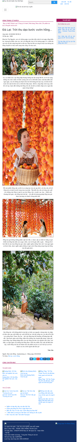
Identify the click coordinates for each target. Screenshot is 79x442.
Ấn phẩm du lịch (64, 24)
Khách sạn (14, 23)
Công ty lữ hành (23, 23)
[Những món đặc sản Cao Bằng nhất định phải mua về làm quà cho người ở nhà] (46, 394)
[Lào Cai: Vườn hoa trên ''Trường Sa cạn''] (10, 392)
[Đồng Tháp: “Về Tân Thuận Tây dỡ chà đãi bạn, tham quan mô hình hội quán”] (46, 374)
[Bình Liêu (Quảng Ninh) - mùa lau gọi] (28, 372)
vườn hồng (16, 356)
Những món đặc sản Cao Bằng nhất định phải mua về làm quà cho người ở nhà (45, 401)
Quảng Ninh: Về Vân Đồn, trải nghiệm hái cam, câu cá (10, 378)
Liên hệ (66, 4)
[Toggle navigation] (5, 10)
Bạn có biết (6, 23)
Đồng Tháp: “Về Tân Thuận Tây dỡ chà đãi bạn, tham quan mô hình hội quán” (46, 380)
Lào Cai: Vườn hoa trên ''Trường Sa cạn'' (9, 395)
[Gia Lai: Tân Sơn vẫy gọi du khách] (28, 392)
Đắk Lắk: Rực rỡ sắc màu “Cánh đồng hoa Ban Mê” (22, 410)
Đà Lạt (10, 356)
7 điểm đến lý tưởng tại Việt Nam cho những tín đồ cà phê (24, 412)
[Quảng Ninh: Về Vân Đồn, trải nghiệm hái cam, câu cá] (10, 373)
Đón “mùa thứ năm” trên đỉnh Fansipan (18, 414)
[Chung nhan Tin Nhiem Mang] (65, 424)
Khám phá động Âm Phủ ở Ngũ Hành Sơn (19, 408)
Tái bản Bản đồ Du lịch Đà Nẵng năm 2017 (66, 42)
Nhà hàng (32, 23)
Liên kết (63, 2)
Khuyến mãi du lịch (11, 25)
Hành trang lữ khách (10, 20)
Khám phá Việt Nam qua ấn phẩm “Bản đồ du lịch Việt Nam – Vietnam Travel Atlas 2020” (66, 30)
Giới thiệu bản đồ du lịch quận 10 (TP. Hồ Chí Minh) (66, 37)
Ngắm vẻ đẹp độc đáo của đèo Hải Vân (18, 406)
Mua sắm (38, 23)
